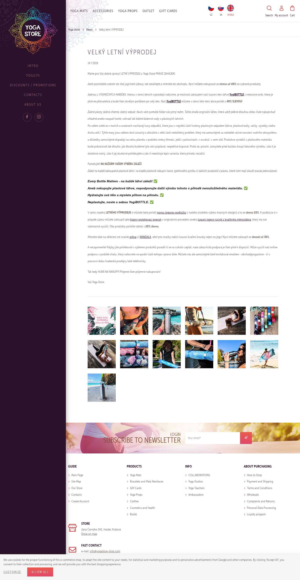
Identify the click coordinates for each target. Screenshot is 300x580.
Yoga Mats (79, 11)
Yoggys (33, 75)
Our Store (76, 488)
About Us (33, 104)
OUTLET (148, 11)
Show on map (89, 534)
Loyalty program (256, 514)
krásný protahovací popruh (145, 219)
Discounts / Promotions (33, 85)
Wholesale (253, 495)
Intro (33, 66)
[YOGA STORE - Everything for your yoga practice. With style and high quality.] (33, 30)
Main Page (77, 475)
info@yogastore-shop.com (105, 551)
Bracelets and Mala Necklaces (146, 481)
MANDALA (145, 237)
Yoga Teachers (196, 488)
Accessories (103, 11)
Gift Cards (135, 488)
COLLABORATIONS (199, 475)
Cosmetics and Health (142, 508)
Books (133, 514)
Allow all (40, 572)
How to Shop (254, 475)
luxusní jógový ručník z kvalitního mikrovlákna (224, 219)
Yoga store (74, 29)
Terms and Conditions (259, 488)
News (89, 29)
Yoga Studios (195, 481)
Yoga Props (128, 11)
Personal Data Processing (261, 508)
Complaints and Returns (261, 501)
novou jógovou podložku (171, 212)
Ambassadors (196, 495)
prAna (133, 237)
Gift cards (168, 11)
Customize (12, 572)
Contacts (33, 95)
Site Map (76, 481)
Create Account (80, 501)
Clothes (134, 501)
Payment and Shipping (260, 481)
